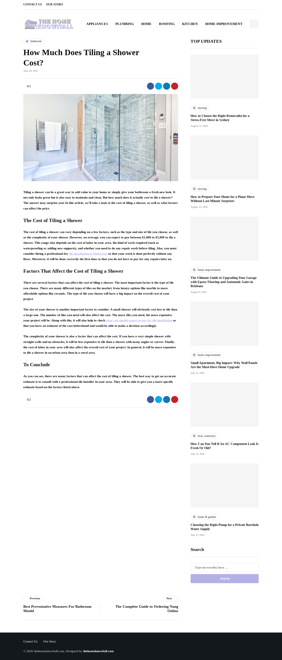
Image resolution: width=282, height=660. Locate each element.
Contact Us (32, 4)
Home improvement (224, 24)
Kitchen (190, 24)
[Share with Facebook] (150, 86)
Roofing (167, 24)
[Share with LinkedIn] (166, 86)
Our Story (54, 4)
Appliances (97, 24)
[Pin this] (174, 86)
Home (146, 24)
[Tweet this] (158, 86)
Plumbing (124, 24)
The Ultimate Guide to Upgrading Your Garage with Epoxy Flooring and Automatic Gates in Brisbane (224, 282)
